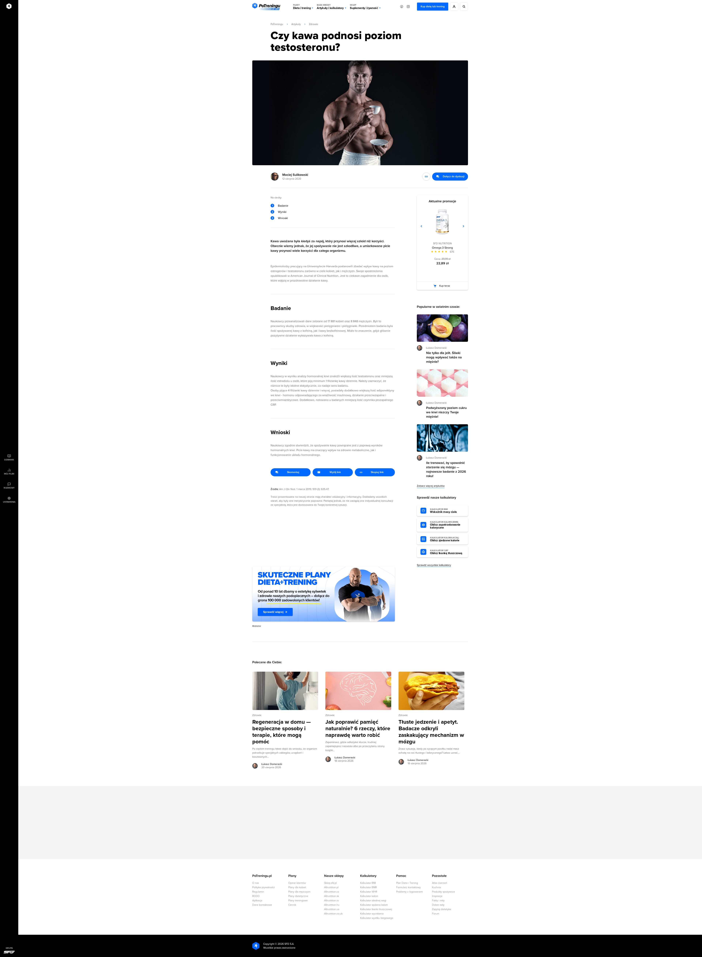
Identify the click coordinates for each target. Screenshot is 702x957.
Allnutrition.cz (331, 891)
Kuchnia (436, 887)
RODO (256, 896)
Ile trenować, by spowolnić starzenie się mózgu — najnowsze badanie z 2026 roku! (446, 469)
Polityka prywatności (263, 887)
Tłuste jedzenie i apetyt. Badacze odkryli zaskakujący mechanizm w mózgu (431, 732)
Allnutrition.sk (331, 896)
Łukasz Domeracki (271, 764)
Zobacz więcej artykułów (431, 485)
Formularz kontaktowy (408, 887)
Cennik (292, 904)
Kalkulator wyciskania (372, 913)
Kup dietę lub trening (433, 6)
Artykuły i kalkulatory (330, 7)
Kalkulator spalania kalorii (374, 904)
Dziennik (9, 459)
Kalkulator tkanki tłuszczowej (376, 909)
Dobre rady (438, 904)
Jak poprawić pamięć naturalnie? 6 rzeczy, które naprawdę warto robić (357, 728)
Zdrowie (313, 24)
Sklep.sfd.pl (330, 883)
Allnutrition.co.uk (333, 913)
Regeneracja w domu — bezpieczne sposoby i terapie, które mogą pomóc (281, 732)
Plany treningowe (298, 900)
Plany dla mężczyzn (299, 891)
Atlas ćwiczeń (439, 883)
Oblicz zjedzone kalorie (444, 539)
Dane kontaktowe (262, 904)
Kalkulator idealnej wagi (373, 900)
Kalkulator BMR (368, 887)
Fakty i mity (438, 900)
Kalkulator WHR (368, 891)
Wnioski (283, 218)
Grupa (9, 948)
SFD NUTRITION (442, 243)
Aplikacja (257, 900)
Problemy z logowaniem (409, 891)
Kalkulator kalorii (369, 896)
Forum (435, 913)
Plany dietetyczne (298, 896)
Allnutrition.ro (331, 900)
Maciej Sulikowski (295, 175)
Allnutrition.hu (331, 904)
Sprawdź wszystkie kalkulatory (434, 565)
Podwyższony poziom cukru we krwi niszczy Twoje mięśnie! (446, 412)
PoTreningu (277, 24)
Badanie (283, 206)
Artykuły (296, 24)
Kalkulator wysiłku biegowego (376, 918)
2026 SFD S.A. (286, 943)
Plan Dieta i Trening (407, 883)
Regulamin (258, 891)
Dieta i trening (302, 7)
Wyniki (282, 212)
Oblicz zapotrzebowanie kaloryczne (445, 525)
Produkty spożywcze (443, 891)
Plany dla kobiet (297, 887)
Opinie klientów (297, 883)
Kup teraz (444, 285)
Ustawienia (9, 502)
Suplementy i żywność (364, 7)
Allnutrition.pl (331, 887)
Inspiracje (437, 896)
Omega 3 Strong (442, 248)
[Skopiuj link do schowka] (426, 177)
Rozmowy (9, 488)
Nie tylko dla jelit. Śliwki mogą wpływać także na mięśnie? (444, 357)
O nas (255, 883)
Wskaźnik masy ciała (443, 511)
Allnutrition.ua (331, 909)
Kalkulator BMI (368, 883)
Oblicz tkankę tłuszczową (446, 552)
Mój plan (9, 473)
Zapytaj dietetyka (441, 909)
